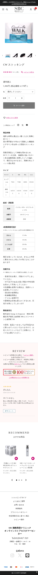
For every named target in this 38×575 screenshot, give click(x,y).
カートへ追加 (20, 105)
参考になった (9, 411)
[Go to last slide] (3, 56)
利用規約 (19, 508)
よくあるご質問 (19, 501)
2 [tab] (19, 480)
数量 (4, 98)
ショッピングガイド (19, 497)
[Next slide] (35, 56)
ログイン (17, 364)
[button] (8, 55)
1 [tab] (16, 480)
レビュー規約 (28, 355)
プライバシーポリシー (19, 512)
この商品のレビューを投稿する (19, 377)
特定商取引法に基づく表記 (19, 516)
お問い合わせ (19, 505)
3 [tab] (21, 480)
